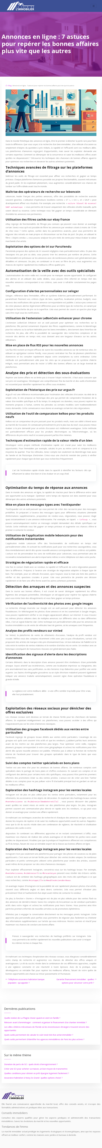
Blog (9, 86)
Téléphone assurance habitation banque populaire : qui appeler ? (26, 981)
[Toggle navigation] (94, 6)
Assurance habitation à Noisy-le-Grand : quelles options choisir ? (33, 1077)
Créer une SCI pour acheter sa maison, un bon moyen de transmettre (35, 1068)
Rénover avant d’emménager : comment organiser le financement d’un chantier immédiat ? (45, 1022)
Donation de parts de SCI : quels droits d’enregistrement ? (31, 1064)
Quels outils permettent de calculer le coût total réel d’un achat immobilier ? (38, 1034)
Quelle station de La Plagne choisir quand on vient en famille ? (32, 1018)
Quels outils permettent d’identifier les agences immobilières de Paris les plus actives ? (44, 1039)
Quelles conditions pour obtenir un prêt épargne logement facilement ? (36, 1073)
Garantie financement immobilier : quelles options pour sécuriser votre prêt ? (75, 981)
